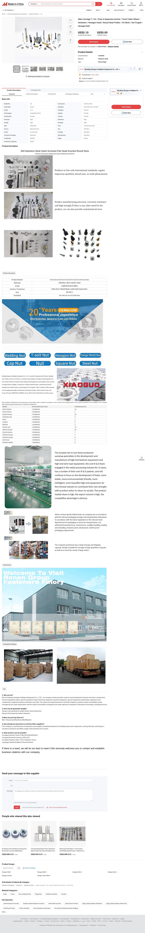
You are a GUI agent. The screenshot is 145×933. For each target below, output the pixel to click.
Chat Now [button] (128, 42)
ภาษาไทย (104, 921)
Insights (122, 919)
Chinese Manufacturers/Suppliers (49, 919)
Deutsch (69, 921)
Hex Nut (63, 894)
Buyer (98, 10)
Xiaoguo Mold (41, 872)
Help (107, 10)
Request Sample (113, 46)
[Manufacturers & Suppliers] (12, 4)
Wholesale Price (75, 919)
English (26, 921)
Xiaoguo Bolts (76, 872)
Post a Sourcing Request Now (57, 807)
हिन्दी (99, 921)
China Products (34, 919)
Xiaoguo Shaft (6, 872)
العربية (83, 921)
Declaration (93, 925)
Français (46, 921)
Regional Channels (96, 919)
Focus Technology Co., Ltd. (59, 925)
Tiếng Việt (117, 921)
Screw (13, 894)
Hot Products (24, 919)
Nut (41, 14)
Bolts (5, 894)
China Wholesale (64, 919)
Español (32, 921)
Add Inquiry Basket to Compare (39, 76)
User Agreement (83, 925)
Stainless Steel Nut (51, 894)
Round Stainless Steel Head (42, 908)
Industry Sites (85, 919)
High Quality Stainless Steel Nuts (92, 903)
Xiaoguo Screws (7, 875)
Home (3, 14)
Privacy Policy (102, 925)
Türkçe (111, 921)
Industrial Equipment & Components (17, 14)
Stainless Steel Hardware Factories (33, 903)
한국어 (88, 921)
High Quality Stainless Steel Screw (116, 903)
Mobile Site (115, 919)
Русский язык (55, 921)
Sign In (81, 81)
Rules (141, 10)
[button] (101, 94)
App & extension (119, 10)
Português (39, 921)
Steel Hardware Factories (11, 903)
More (3, 912)
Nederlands (76, 921)
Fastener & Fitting (33, 14)
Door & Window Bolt (25, 894)
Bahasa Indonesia (127, 921)
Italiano (63, 921)
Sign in (141, 5)
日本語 (94, 921)
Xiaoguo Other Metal (43, 875)
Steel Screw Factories (71, 903)
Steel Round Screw (9, 908)
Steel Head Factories (54, 903)
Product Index (106, 919)
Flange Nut (38, 894)
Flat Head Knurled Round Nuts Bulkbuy (66, 908)
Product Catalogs (29, 868)
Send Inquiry (93, 42)
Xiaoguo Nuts (112, 872)
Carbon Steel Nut (24, 908)
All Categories (9, 10)
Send (16, 807)
